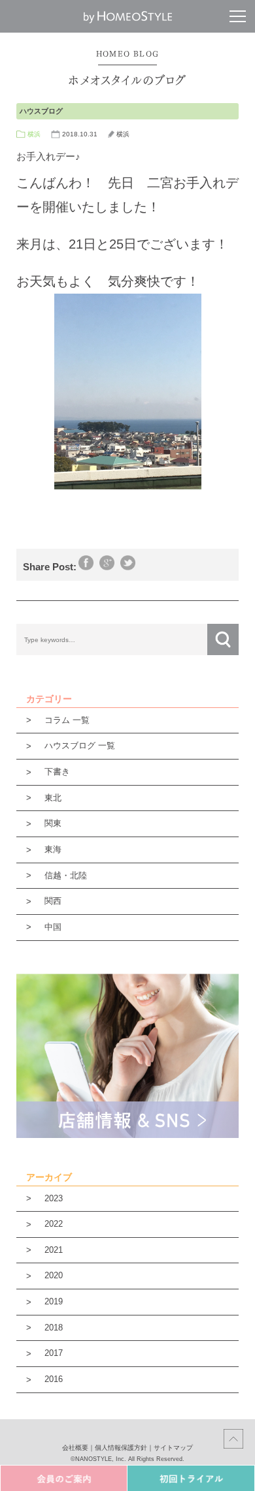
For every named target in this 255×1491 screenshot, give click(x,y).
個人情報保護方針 (121, 1447)
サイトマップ (173, 1447)
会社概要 (75, 1447)
